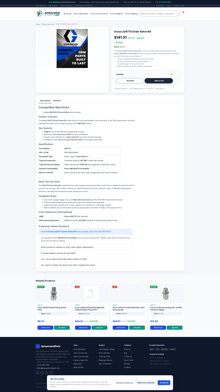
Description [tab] (45, 100)
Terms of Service (41, 387)
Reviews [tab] (57, 100)
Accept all (164, 383)
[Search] (176, 14)
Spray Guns (78, 364)
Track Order (160, 6)
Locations (127, 367)
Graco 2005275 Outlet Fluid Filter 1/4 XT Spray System (129, 309)
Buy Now (130, 81)
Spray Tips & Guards (81, 356)
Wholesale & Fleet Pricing (83, 6)
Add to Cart (159, 81)
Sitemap (127, 364)
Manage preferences (124, 383)
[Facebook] (37, 373)
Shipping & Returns (105, 360)
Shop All (67, 14)
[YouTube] (51, 373)
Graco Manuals (41, 6)
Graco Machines (80, 14)
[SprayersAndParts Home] (48, 13)
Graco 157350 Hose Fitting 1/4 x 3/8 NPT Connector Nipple (166, 309)
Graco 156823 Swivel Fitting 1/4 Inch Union (51, 309)
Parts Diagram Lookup (107, 349)
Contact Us (128, 356)
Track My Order (104, 356)
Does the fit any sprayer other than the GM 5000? (76, 231)
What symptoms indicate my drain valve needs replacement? (67, 247)
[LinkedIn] (42, 373)
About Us (127, 349)
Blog (125, 353)
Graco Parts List (48, 24)
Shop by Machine (66, 6)
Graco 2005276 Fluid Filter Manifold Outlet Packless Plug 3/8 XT (89, 309)
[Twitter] (47, 373)
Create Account (179, 6)
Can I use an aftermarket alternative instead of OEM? (64, 259)
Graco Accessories (99, 14)
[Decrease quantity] (167, 74)
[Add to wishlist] (176, 80)
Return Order (128, 360)
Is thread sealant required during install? (58, 253)
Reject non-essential (145, 383)
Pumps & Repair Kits (81, 360)
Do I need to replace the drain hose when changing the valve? (68, 265)
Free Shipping (131, 14)
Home (38, 24)
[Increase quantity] (177, 74)
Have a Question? (105, 364)
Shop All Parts (79, 367)
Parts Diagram (53, 6)
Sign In (169, 6)
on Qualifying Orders (62, 2)
